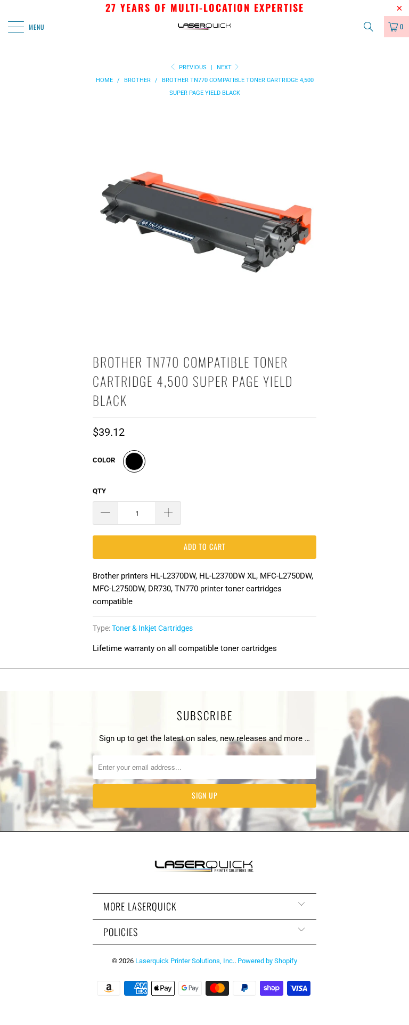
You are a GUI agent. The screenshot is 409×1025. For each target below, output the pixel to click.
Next (225, 67)
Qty (99, 491)
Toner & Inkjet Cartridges (152, 628)
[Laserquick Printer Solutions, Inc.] (204, 26)
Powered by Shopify (267, 961)
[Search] (372, 26)
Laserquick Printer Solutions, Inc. (184, 961)
